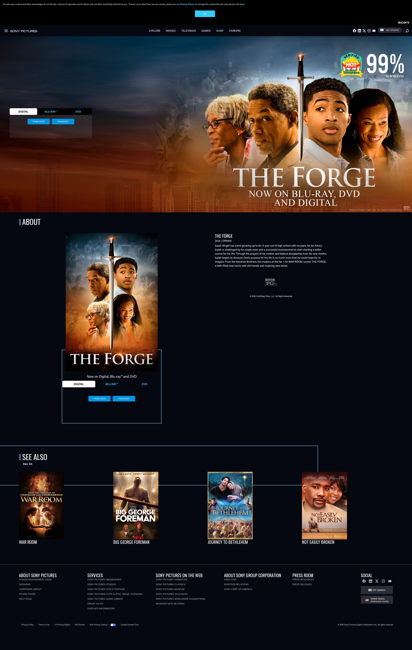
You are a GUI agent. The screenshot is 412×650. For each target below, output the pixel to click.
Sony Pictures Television (172, 593)
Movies (171, 30)
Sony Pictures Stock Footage (106, 589)
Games (206, 30)
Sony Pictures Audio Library (105, 598)
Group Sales (95, 603)
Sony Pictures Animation (171, 579)
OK (204, 13)
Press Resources (303, 579)
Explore (154, 30)
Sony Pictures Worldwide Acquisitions (180, 598)
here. (242, 4)
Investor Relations (236, 584)
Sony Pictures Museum (170, 589)
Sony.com (230, 579)
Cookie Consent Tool (130, 624)
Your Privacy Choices (98, 624)
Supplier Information (101, 608)
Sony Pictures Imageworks (104, 579)
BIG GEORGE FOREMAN (131, 542)
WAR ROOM (28, 542)
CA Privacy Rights (62, 624)
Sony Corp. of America (238, 589)
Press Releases (302, 584)
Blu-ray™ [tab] (51, 111)
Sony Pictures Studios (101, 584)
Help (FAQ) (25, 598)
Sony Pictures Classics (171, 584)
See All (27, 464)
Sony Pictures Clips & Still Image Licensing (114, 593)
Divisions (24, 584)
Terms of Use (44, 624)
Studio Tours (27, 593)
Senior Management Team (35, 579)
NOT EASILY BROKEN (318, 542)
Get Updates (392, 30)
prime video (39, 121)
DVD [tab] (78, 111)
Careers (235, 30)
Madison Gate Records (170, 603)
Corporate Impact (30, 589)
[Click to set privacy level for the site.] (114, 624)
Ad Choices (80, 624)
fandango (63, 121)
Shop (219, 30)
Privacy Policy (27, 624)
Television (188, 30)
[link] (404, 22)
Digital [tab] (23, 111)
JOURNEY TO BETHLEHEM (228, 542)
